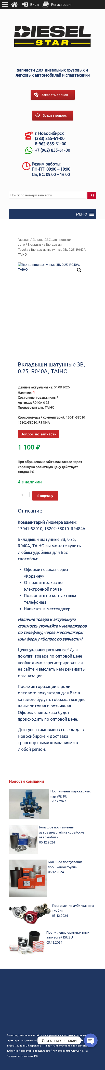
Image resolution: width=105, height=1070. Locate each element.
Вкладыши (35, 244)
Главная (24, 239)
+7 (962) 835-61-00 (52, 150)
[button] (81, 214)
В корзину (45, 495)
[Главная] (14, 4)
